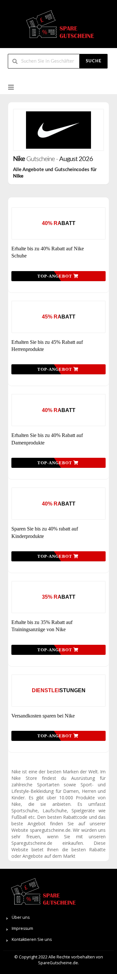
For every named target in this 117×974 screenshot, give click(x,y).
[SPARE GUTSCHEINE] (58, 27)
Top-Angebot (55, 276)
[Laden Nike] (58, 130)
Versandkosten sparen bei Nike (43, 715)
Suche (93, 61)
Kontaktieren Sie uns (32, 939)
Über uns (21, 917)
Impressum (22, 928)
